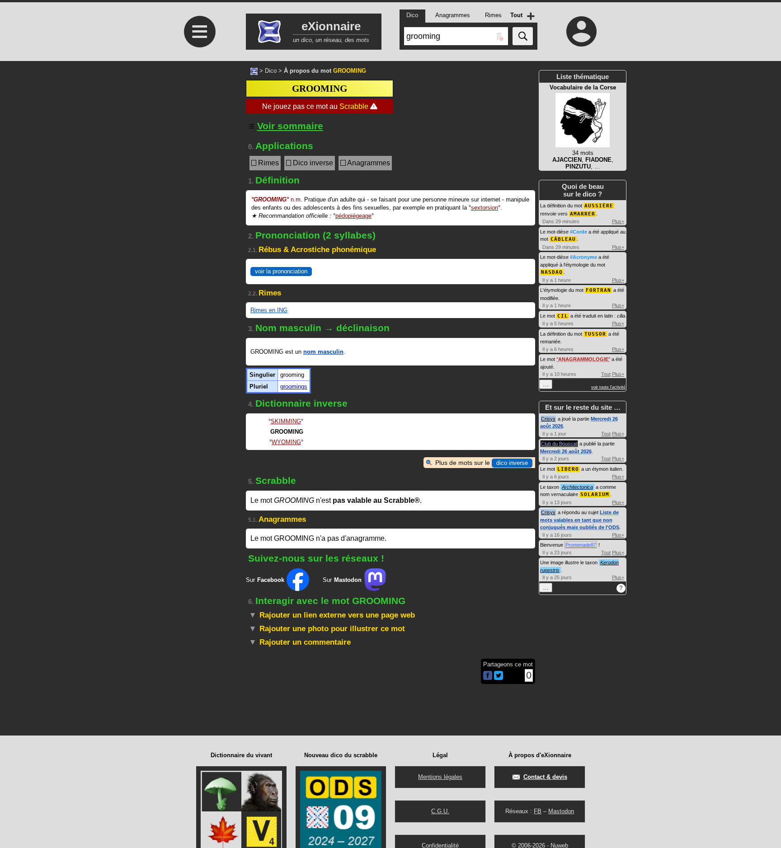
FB (537, 811)
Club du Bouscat (559, 443)
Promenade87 (580, 545)
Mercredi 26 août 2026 (566, 451)
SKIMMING (286, 421)
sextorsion (484, 207)
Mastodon (561, 811)
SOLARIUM (594, 494)
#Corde (578, 231)
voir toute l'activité (608, 387)
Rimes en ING (268, 310)
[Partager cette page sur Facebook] (487, 676)
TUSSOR (595, 334)
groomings (293, 386)
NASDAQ (552, 272)
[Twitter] (498, 678)
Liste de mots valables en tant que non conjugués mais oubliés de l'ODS (579, 520)
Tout (606, 374)
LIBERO (568, 469)
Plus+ (618, 221)
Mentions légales (440, 776)
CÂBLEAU (563, 239)
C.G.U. (440, 811)
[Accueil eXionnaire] (254, 70)
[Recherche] (523, 36)
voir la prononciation (281, 271)
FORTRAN (598, 290)
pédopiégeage (353, 215)
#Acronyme (583, 257)
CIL (562, 316)
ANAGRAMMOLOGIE (583, 359)
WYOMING (286, 442)
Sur (265, 579)
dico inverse (512, 462)
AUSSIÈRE (598, 206)
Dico (271, 70)
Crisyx (548, 419)
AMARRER (582, 214)
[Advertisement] (198, 226)
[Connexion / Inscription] (581, 31)
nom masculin (323, 351)
